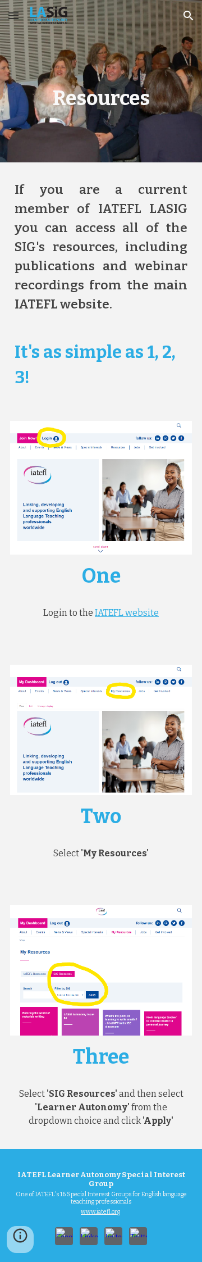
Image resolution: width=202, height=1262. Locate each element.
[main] (101, 81)
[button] (13, 15)
